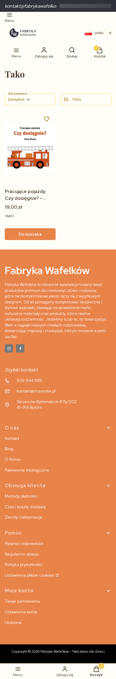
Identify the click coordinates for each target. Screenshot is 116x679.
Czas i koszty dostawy (25, 506)
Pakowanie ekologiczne (27, 470)
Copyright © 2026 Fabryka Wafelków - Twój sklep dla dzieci (58, 651)
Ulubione (13, 622)
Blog (9, 448)
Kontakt (12, 438)
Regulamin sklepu (22, 554)
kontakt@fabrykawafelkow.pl (34, 6)
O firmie (13, 459)
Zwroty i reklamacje (23, 517)
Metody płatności (21, 496)
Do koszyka (30, 233)
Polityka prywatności (24, 564)
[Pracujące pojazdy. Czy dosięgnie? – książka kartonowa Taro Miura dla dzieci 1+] (30, 148)
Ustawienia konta (21, 611)
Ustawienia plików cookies (30, 575)
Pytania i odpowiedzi (24, 543)
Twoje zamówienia (22, 601)
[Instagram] (9, 348)
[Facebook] (20, 348)
